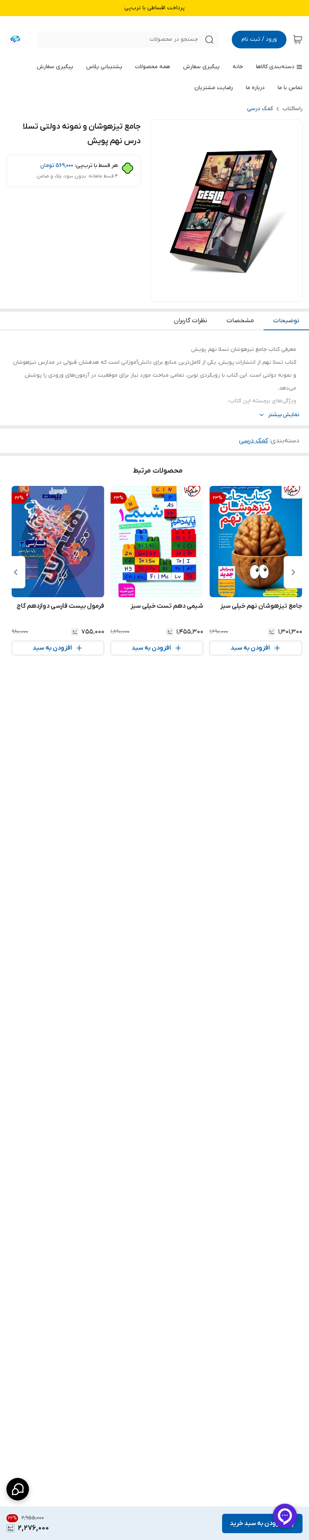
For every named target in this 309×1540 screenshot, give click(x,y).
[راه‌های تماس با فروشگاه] (17, 1489)
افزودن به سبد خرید (257, 1523)
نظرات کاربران (190, 321)
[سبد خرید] (298, 39)
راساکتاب (292, 109)
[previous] (293, 572)
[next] (15, 572)
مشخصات (240, 321)
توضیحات (286, 321)
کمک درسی (260, 109)
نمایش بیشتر (283, 415)
